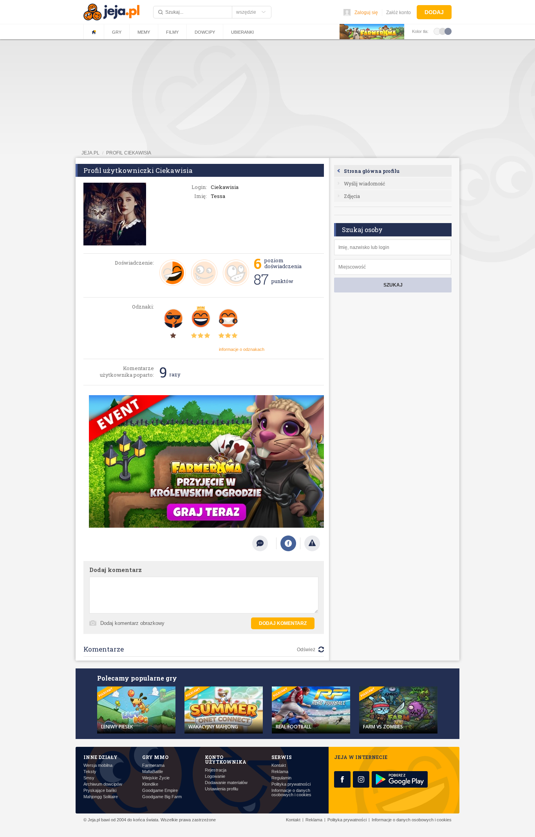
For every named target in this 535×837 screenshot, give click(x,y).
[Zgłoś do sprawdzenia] (312, 543)
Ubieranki (242, 32)
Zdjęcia (352, 196)
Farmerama (153, 765)
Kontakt (278, 765)
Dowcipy (205, 32)
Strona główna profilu (371, 171)
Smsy (88, 778)
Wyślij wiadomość (364, 183)
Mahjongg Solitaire (100, 797)
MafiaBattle (152, 772)
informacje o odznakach (241, 349)
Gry (116, 32)
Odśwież (306, 649)
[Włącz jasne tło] (437, 31)
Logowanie (215, 776)
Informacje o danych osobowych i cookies (291, 792)
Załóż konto (398, 12)
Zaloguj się (366, 12)
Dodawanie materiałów (226, 783)
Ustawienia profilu (221, 789)
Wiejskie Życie (156, 778)
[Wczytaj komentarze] (264, 543)
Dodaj (434, 12)
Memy (143, 32)
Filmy (172, 32)
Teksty (89, 772)
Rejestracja (215, 770)
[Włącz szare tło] (442, 31)
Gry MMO (155, 757)
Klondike (150, 784)
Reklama (279, 772)
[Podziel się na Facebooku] (288, 543)
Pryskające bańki (99, 790)
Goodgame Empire (160, 790)
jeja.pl (90, 153)
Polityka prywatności (291, 784)
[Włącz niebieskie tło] (448, 31)
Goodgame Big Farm (162, 797)
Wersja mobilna (97, 765)
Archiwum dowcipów (102, 784)
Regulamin (281, 778)
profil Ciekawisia (128, 153)
